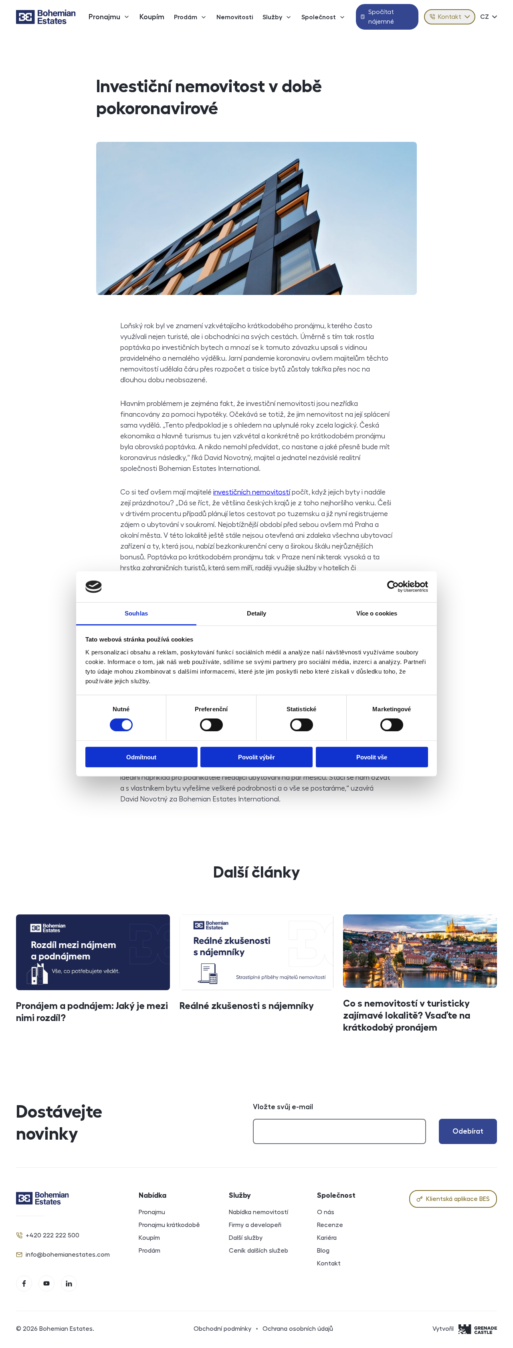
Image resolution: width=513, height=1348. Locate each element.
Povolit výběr (256, 756)
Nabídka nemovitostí (258, 1212)
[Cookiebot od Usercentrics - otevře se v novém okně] (393, 587)
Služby (272, 17)
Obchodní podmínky (222, 1329)
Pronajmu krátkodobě (169, 1225)
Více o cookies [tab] (376, 613)
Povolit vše (371, 756)
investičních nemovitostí (251, 492)
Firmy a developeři (255, 1225)
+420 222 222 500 (52, 1235)
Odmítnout (141, 756)
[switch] (211, 724)
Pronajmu (104, 16)
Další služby (246, 1238)
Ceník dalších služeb (258, 1250)
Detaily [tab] (257, 613)
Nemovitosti (234, 17)
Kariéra (327, 1238)
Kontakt (449, 17)
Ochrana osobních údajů (298, 1329)
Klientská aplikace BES (458, 1199)
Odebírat (467, 1131)
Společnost (318, 17)
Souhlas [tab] (136, 613)
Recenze (330, 1225)
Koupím (151, 16)
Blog (323, 1250)
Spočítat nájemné (381, 17)
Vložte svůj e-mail (283, 1106)
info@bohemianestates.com (68, 1254)
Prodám (185, 17)
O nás (325, 1212)
